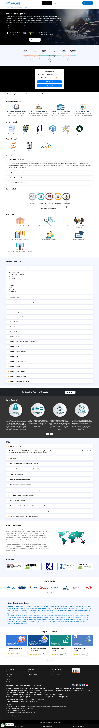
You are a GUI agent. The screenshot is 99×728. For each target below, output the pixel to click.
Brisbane (59, 615)
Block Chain (59, 688)
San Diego (24, 621)
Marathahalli (77, 610)
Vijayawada (10, 614)
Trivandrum (79, 612)
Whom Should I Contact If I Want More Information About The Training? (29, 511)
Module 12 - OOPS (14, 346)
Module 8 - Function (15, 327)
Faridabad (34, 608)
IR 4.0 (50, 688)
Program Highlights (13, 94)
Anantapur (39, 606)
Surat (62, 612)
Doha (84, 615)
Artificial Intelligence (25, 688)
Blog (54, 3)
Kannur (18, 610)
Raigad (50, 612)
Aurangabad (45, 606)
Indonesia (46, 617)
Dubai (88, 615)
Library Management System (17, 177)
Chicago (77, 615)
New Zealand (52, 619)
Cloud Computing (18, 692)
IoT (54, 688)
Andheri (22, 606)
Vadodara (84, 612)
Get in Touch (70, 392)
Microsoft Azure (28, 692)
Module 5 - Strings (14, 312)
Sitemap (39, 685)
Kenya (76, 617)
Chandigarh (78, 606)
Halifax (26, 617)
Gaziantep (13, 617)
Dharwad (20, 608)
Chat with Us (9, 724)
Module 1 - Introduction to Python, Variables (22, 268)
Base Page (10, 606)
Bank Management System (17, 159)
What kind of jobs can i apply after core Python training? (25, 469)
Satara (54, 612)
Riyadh (20, 621)
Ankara (30, 615)
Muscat (34, 619)
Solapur (59, 612)
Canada (67, 615)
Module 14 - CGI (14, 356)
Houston (41, 617)
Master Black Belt (57, 694)
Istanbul (56, 617)
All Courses (46, 3)
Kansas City (71, 617)
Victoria (85, 621)
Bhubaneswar (71, 606)
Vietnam (15, 623)
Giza (23, 617)
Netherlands (40, 619)
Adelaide (15, 615)
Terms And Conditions (12, 685)
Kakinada (14, 610)
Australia (39, 615)
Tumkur (73, 612)
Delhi (25, 608)
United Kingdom (78, 621)
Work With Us (77, 3)
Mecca (13, 619)
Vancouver (10, 623)
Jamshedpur (88, 608)
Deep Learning (16, 697)
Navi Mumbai (19, 612)
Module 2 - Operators (15, 297)
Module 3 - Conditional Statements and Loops (22, 302)
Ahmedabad (16, 606)
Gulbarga (55, 608)
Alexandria (21, 615)
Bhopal (65, 606)
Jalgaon (9, 610)
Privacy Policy (23, 685)
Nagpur (14, 612)
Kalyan (49, 610)
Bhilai (61, 606)
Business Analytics (43, 697)
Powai (40, 612)
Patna (36, 612)
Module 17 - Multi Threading (17, 371)
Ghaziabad (44, 608)
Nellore (32, 612)
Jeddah (60, 617)
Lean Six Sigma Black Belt (41, 694)
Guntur (39, 608)
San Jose (38, 621)
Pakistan (69, 619)
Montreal (29, 619)
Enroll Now (49, 85)
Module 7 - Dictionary (15, 322)
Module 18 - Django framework (18, 376)
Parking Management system (18, 173)
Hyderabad (71, 608)
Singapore (53, 621)
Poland (9, 621)
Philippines (78, 619)
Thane (66, 612)
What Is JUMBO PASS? (15, 446)
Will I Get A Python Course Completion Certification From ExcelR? (27, 505)
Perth (73, 619)
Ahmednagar (28, 606)
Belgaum (51, 606)
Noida (24, 612)
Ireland (51, 617)
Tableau (23, 697)
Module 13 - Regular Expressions (18, 351)
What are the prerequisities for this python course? (24, 463)
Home (7, 7)
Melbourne (18, 619)
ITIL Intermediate (34, 701)
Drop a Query (20, 726)
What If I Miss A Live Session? (17, 500)
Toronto (72, 621)
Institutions (68, 3)
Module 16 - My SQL (15, 366)
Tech (12, 7)
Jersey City (64, 617)
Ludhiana (71, 610)
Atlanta (34, 615)
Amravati (34, 606)
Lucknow (66, 610)
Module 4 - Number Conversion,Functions (21, 307)
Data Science (66, 697)
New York (45, 619)
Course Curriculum (27, 94)
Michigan (24, 619)
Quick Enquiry (35, 39)
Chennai (88, 606)
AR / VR (45, 688)
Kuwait (80, 617)
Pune (43, 612)
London (84, 617)
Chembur (83, 606)
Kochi (57, 610)
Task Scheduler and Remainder (18, 182)
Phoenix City (84, 619)
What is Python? (14, 458)
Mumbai (87, 610)
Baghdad (44, 615)
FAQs (47, 94)
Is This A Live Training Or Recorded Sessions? (22, 495)
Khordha (30, 610)
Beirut (55, 615)
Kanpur (53, 610)
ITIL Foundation (24, 701)
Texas (62, 621)
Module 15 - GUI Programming (18, 361)
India (76, 608)
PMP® (20, 699)
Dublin (9, 617)
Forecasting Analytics (48, 690)
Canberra (72, 615)
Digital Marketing (85, 690)
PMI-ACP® (26, 699)
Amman (26, 615)
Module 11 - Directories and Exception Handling (22, 341)
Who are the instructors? (16, 474)
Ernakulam (29, 608)
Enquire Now (49, 82)
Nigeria (65, 619)
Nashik (28, 612)
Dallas (81, 615)
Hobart (30, 617)
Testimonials (30, 32)
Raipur (47, 612)
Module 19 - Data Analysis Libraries (19, 381)
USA (19, 623)
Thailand (67, 621)
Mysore (9, 612)
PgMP (38, 699)
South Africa (48, 621)
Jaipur (82, 608)
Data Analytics (53, 697)
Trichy (69, 612)
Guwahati (65, 608)
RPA (7, 692)
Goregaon (50, 608)
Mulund (83, 610)
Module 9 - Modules (15, 331)
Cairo (63, 615)
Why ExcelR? (39, 94)
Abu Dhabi (10, 615)
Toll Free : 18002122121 (78, 726)
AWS (11, 692)
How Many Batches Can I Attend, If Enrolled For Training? (25, 490)
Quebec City (15, 621)
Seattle (42, 621)
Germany (19, 617)
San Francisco (31, 621)
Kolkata (61, 610)
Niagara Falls (59, 619)
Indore (79, 608)
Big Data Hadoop (31, 697)
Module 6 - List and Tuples (17, 317)
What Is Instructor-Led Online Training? (20, 484)
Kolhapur (34, 610)
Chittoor (16, 608)
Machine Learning (37, 688)
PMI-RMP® (33, 699)
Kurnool (45, 610)
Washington (24, 623)
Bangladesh (50, 615)
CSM (42, 699)
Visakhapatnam (17, 614)
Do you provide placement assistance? (20, 479)
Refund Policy (32, 685)
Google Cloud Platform (40, 692)
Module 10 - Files (14, 336)
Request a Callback (47, 726)
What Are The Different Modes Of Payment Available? (24, 516)
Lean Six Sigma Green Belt (26, 694)
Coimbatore (10, 608)
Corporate (60, 3)
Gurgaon (60, 608)
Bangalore (56, 606)
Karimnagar (24, 610)
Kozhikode (40, 610)
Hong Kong (36, 617)
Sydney (58, 621)
